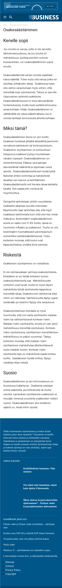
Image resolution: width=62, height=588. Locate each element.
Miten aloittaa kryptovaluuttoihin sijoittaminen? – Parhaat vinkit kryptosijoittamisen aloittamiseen (40, 503)
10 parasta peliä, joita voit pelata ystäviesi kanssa (26, 539)
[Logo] (44, 17)
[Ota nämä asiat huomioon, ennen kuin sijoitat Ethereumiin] (11, 486)
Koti (5, 24)
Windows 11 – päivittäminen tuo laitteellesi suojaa (26, 550)
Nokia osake (9, 544)
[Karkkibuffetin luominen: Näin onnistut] (11, 470)
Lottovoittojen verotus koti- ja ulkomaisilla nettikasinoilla (30, 556)
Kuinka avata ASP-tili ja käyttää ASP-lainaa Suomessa (28, 533)
